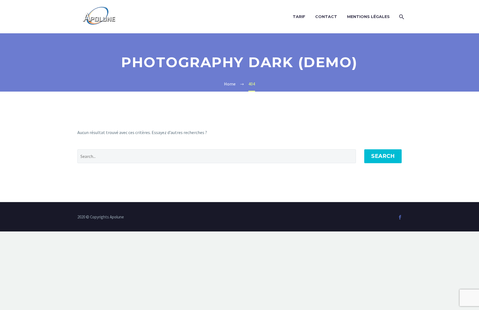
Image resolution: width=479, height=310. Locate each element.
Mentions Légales (368, 16)
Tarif (299, 16)
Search (383, 156)
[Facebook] (400, 217)
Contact (326, 16)
